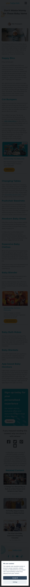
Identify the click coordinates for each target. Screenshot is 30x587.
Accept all (15, 578)
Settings (15, 582)
